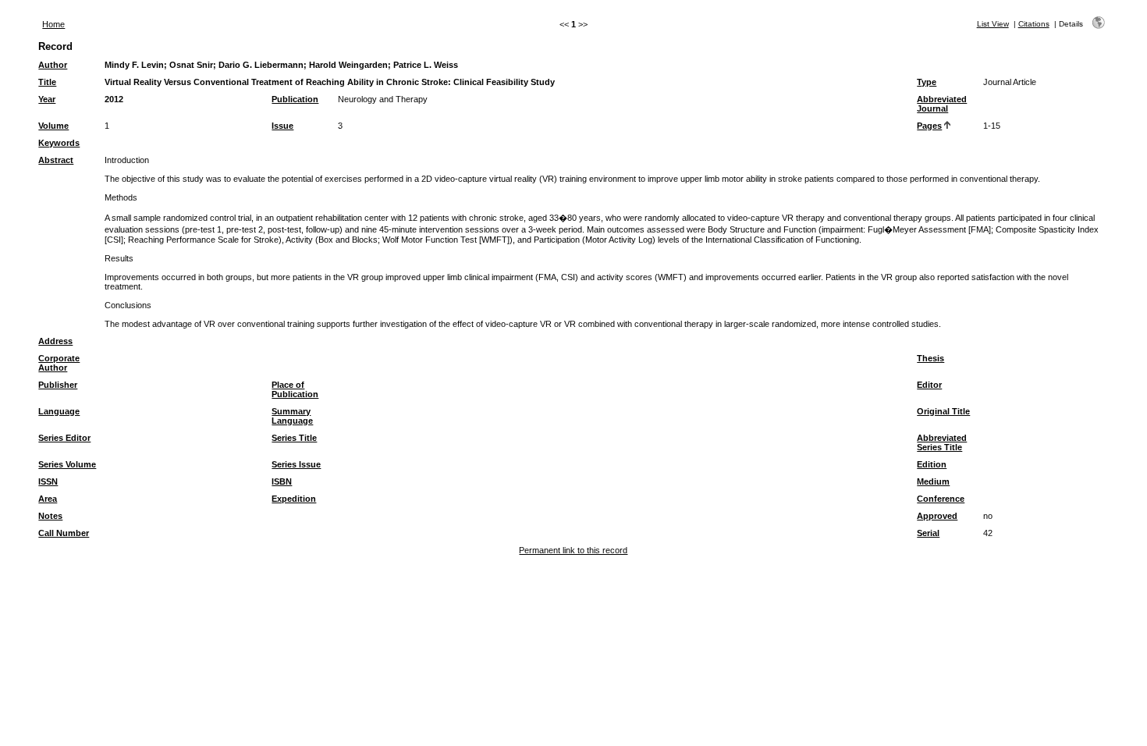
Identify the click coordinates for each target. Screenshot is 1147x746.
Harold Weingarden (348, 64)
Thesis (930, 358)
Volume (53, 125)
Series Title (294, 437)
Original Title (943, 411)
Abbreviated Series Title (942, 442)
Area (47, 498)
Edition (931, 464)
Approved (937, 515)
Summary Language (292, 416)
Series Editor (64, 437)
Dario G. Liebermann (261, 64)
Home (53, 24)
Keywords (59, 142)
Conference (940, 498)
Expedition (294, 498)
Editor (929, 384)
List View (993, 24)
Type (926, 82)
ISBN (282, 481)
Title (47, 82)
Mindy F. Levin (134, 64)
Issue (282, 125)
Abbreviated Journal (942, 103)
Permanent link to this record (573, 550)
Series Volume (67, 464)
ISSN (48, 481)
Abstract (55, 160)
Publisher (57, 384)
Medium (933, 481)
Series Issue (296, 464)
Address (55, 341)
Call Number (63, 533)
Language (59, 411)
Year (46, 99)
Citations (1033, 24)
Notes (50, 515)
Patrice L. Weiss (425, 64)
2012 (114, 99)
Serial (928, 533)
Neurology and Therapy (383, 99)
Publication (295, 99)
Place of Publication (295, 389)
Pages (929, 125)
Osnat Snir (191, 64)
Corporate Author (59, 362)
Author (52, 64)
